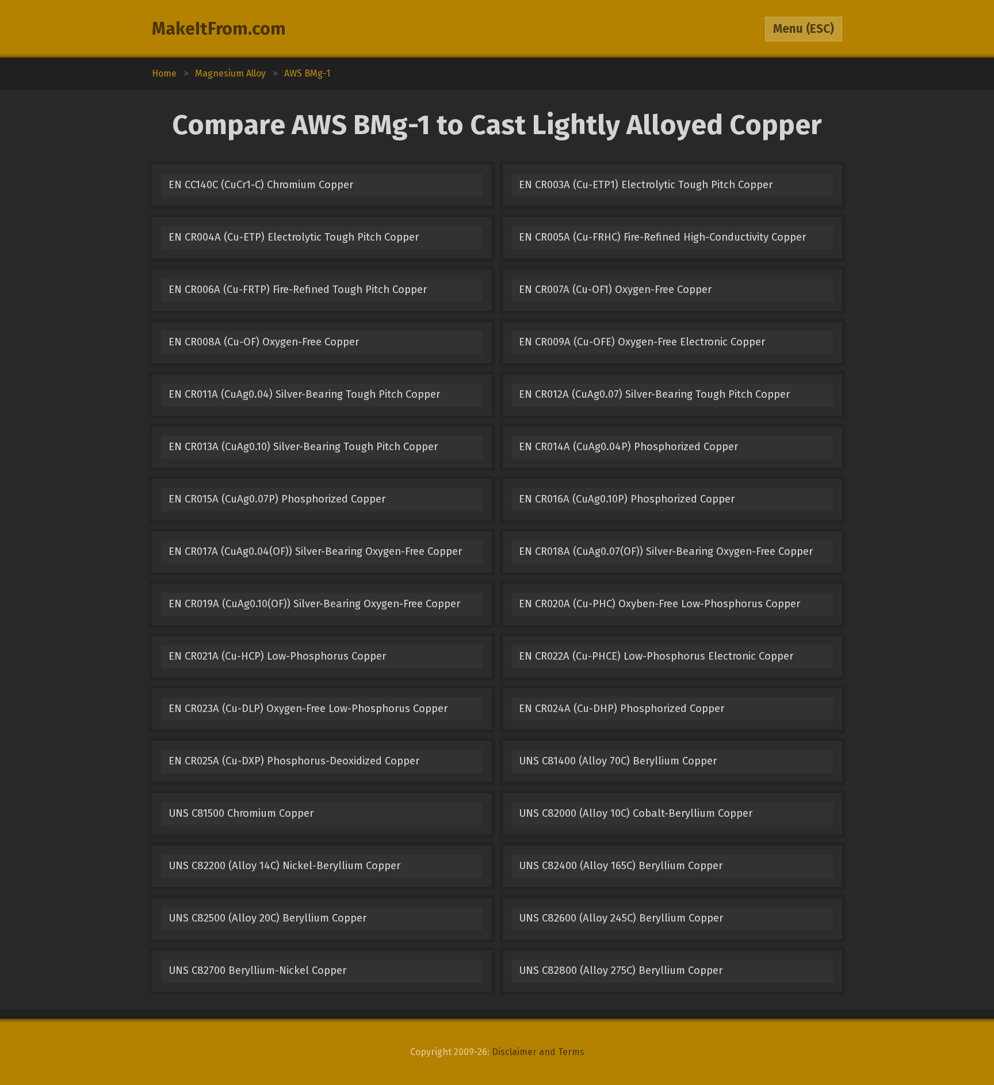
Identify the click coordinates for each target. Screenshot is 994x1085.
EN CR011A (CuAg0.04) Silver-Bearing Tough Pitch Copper (304, 394)
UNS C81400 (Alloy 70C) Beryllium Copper (618, 761)
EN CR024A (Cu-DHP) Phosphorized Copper (621, 708)
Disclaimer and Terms (538, 1051)
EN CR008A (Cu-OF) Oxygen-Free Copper (264, 342)
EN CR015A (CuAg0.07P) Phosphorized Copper (277, 499)
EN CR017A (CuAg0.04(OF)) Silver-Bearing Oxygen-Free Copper (315, 551)
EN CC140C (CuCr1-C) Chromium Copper (261, 184)
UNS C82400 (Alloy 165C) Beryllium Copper (620, 865)
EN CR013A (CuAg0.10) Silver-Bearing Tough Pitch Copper (303, 446)
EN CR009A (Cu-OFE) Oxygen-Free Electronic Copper (642, 342)
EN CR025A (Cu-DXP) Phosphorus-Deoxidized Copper (294, 761)
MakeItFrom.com (219, 28)
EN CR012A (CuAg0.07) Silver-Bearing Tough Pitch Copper (654, 394)
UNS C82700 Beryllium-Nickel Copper (257, 970)
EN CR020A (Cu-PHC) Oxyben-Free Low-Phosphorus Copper (659, 603)
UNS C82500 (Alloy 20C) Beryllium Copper (267, 918)
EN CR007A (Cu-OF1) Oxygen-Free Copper (615, 289)
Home (164, 73)
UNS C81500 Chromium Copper (241, 813)
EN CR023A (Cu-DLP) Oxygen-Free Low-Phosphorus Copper (308, 708)
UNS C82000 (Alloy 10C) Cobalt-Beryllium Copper (635, 813)
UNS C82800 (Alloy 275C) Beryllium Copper (620, 970)
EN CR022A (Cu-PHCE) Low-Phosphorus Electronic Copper (656, 656)
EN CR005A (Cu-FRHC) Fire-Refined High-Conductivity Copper (662, 237)
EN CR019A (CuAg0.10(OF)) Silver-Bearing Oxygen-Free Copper (314, 603)
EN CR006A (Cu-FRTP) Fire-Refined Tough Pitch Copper (298, 289)
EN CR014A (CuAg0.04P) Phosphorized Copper (628, 446)
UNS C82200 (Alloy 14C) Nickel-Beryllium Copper (284, 865)
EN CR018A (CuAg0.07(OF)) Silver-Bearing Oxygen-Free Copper (666, 551)
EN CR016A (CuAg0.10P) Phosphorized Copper (627, 499)
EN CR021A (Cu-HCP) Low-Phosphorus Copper (277, 656)
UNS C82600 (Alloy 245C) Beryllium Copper (621, 918)
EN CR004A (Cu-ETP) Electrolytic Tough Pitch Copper (294, 237)
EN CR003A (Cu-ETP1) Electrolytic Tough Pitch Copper (646, 184)
